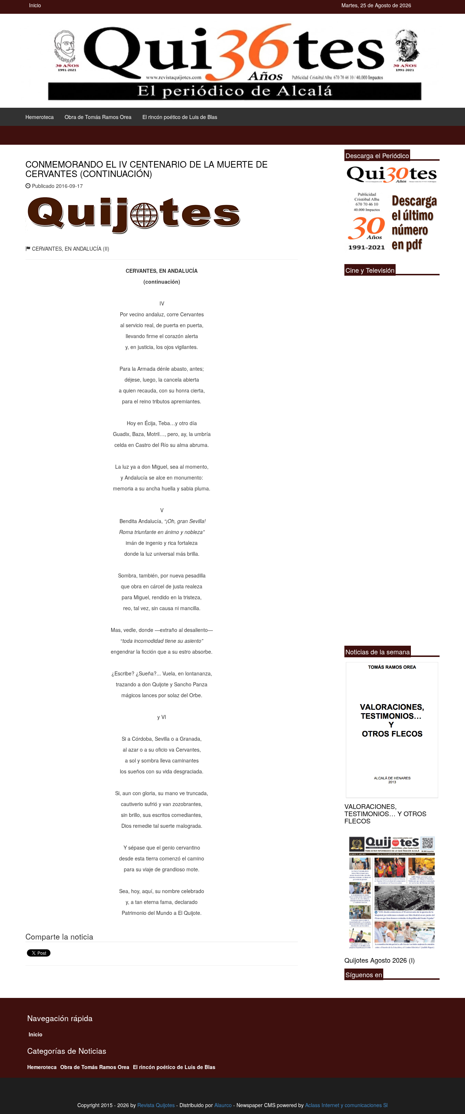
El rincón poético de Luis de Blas (179, 116)
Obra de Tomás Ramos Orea (98, 116)
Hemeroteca (39, 116)
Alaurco (223, 1105)
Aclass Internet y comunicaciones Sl (346, 1105)
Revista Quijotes (156, 1105)
